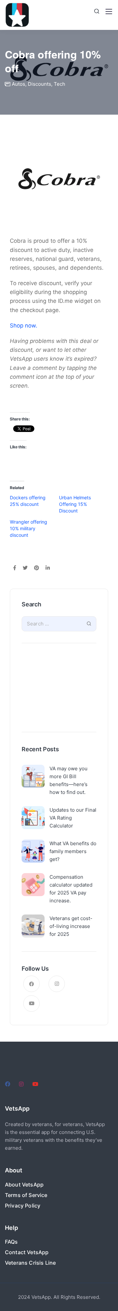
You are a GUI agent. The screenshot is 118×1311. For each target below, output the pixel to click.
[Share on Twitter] (25, 568)
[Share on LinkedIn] (48, 568)
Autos (18, 83)
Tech (59, 83)
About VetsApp (24, 1184)
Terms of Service (26, 1195)
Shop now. (23, 325)
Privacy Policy (22, 1205)
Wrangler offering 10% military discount (28, 528)
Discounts (39, 83)
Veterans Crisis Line (30, 1262)
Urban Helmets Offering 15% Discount (75, 504)
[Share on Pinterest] (36, 568)
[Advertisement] (59, 689)
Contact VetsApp (27, 1252)
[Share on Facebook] (14, 568)
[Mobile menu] (109, 11)
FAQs (11, 1241)
